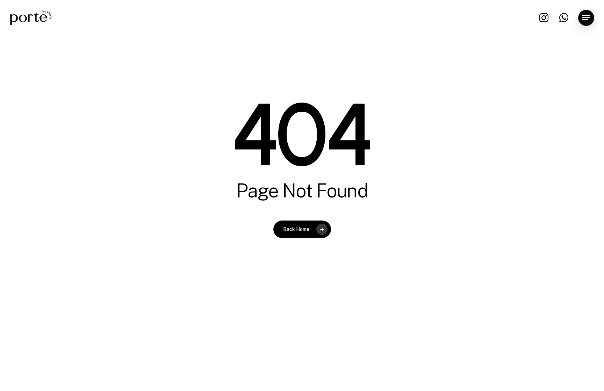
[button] (586, 17)
